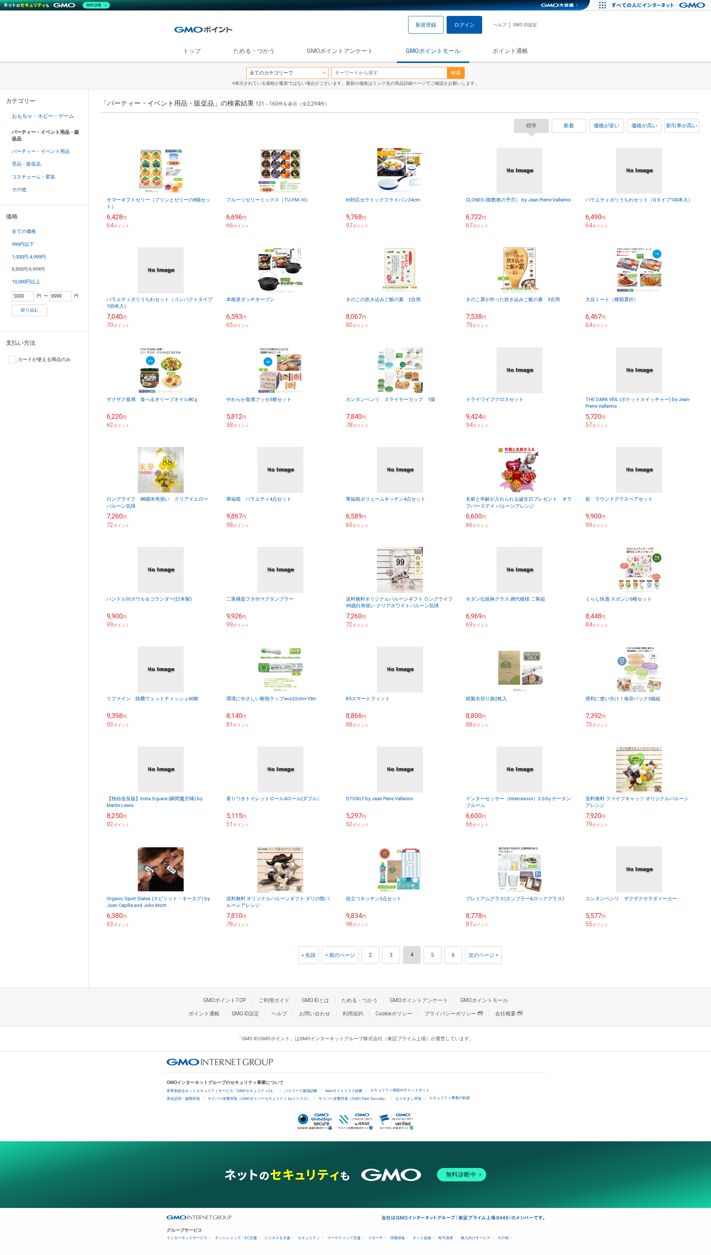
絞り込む (30, 310)
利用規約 (353, 1014)
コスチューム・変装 (33, 177)
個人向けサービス (475, 1238)
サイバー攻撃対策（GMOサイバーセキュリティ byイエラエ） (259, 1099)
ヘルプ (500, 24)
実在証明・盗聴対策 (183, 1099)
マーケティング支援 (344, 1238)
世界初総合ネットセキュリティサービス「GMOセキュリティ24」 (221, 1091)
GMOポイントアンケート (340, 50)
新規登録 (425, 25)
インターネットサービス (187, 1238)
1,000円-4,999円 (29, 257)
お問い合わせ (314, 1014)
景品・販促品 (26, 164)
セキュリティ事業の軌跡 (449, 1098)
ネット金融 (422, 1238)
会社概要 (505, 1014)
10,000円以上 (26, 281)
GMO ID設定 (525, 24)
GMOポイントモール (433, 50)
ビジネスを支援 (277, 1238)
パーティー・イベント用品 (41, 151)
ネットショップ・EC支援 (236, 1238)
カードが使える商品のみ (44, 359)
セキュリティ (309, 1238)
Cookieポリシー (393, 1014)
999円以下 (23, 244)
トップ (192, 50)
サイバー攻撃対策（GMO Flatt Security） (353, 1099)
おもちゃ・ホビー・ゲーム (43, 116)
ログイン (464, 25)
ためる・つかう (254, 50)
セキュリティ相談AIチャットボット (400, 1090)
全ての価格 (24, 231)
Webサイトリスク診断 (344, 1091)
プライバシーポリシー (450, 1014)
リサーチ (375, 1238)
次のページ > (483, 955)
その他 (19, 189)
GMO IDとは (315, 1000)
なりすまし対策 (408, 1099)
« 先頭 (308, 955)
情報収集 (397, 1238)
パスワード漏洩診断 (300, 1091)
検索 (456, 73)
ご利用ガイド (274, 1000)
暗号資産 (445, 1238)
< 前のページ (340, 955)
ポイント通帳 (510, 50)
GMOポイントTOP (224, 1000)
